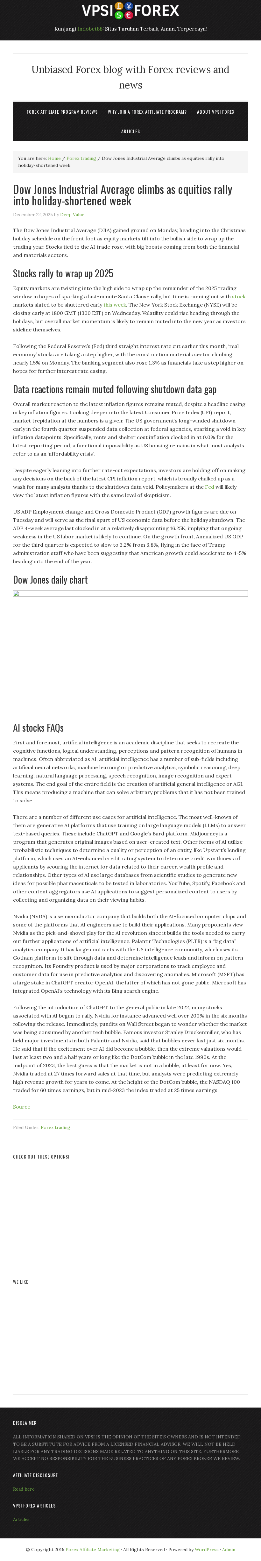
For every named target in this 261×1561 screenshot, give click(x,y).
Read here (24, 1489)
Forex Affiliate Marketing (93, 1549)
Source (21, 1106)
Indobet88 (89, 28)
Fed (209, 487)
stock (238, 296)
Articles (21, 1519)
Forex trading (55, 1127)
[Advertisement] (130, 1211)
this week (114, 305)
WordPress (207, 1549)
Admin (228, 1549)
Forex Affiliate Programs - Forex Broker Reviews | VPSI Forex (130, 10)
